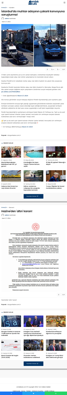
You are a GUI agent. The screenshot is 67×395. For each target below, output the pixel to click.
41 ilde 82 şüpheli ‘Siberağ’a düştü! (55, 163)
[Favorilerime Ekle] (47, 69)
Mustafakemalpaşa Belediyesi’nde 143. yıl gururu (8, 164)
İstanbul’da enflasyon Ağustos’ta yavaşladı (54, 332)
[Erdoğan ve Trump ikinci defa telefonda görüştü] (56, 345)
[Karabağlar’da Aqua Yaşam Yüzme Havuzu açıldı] (33, 152)
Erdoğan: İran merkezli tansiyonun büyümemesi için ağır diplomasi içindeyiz (33, 333)
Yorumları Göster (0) (32, 196)
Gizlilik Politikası (49, 391)
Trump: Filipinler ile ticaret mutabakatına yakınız (55, 187)
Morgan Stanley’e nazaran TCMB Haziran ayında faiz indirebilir (10, 333)
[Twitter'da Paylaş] (33, 393)
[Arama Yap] (64, 2)
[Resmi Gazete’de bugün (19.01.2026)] (11, 345)
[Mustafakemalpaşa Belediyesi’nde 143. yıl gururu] (11, 152)
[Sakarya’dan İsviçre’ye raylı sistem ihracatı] (11, 176)
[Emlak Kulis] (33, 2)
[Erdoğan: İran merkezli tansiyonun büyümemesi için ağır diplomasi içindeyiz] (33, 321)
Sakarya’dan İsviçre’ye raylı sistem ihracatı (9, 187)
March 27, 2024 (23, 96)
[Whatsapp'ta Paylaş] (56, 393)
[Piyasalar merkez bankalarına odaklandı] (33, 345)
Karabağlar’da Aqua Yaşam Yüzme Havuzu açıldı (31, 164)
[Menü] (2, 2)
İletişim (28, 391)
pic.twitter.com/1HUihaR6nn (10, 92)
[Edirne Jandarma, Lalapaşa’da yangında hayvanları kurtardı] (33, 176)
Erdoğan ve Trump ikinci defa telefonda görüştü (54, 356)
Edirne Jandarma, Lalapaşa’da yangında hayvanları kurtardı (32, 188)
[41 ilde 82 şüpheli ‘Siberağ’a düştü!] (56, 152)
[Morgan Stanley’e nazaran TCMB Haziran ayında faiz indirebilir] (11, 321)
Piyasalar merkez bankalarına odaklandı (32, 356)
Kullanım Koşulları (37, 391)
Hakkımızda (16, 391)
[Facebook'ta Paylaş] (11, 393)
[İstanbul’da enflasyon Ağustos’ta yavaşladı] (56, 321)
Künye (23, 391)
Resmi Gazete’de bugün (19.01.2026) (9, 356)
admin (7, 18)
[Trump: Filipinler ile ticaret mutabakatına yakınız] (56, 176)
